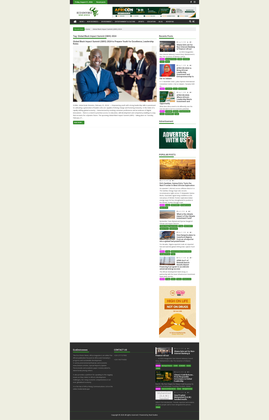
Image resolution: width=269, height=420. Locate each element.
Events (162, 61)
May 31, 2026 (182, 232)
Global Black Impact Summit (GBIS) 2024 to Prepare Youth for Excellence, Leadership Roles (113, 42)
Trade (176, 114)
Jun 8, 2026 (181, 211)
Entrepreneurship (185, 111)
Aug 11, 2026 (182, 65)
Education (151, 22)
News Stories (163, 207)
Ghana (167, 61)
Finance (179, 279)
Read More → (78, 122)
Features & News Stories (168, 389)
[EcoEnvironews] (75, 21)
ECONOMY (186, 59)
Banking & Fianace (171, 59)
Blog (161, 22)
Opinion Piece (164, 228)
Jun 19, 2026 (164, 180)
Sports (141, 22)
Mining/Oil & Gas (185, 205)
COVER (180, 59)
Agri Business (92, 22)
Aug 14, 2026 (180, 392)
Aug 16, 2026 (180, 372)
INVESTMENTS (183, 88)
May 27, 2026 (182, 258)
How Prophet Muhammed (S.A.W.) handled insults (164, 396)
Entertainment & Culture (125, 22)
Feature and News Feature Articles (181, 251)
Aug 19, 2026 (182, 42)
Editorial (175, 111)
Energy (168, 205)
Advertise (170, 22)
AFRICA (162, 59)
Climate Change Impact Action (168, 226)
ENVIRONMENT (106, 22)
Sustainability (173, 228)
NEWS (82, 22)
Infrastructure (187, 279)
